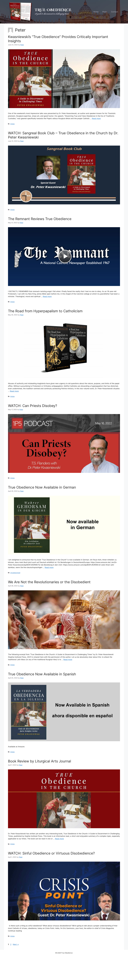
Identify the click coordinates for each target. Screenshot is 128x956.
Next (16, 944)
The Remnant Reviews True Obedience (39, 219)
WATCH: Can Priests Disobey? (32, 406)
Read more (96, 118)
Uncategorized (15, 573)
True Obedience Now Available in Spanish (42, 674)
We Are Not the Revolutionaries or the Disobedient (49, 582)
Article (12, 124)
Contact (114, 12)
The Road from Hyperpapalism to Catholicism (45, 311)
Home (95, 12)
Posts (104, 12)
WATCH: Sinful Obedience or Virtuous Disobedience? (51, 853)
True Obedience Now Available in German (42, 487)
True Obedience (53, 10)
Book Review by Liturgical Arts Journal (39, 761)
